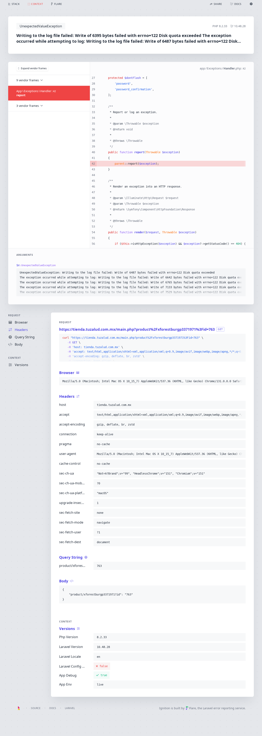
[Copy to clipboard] (240, 272)
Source (36, 708)
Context (14, 358)
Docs (52, 708)
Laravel (70, 708)
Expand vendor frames (34, 68)
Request (14, 315)
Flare (192, 708)
